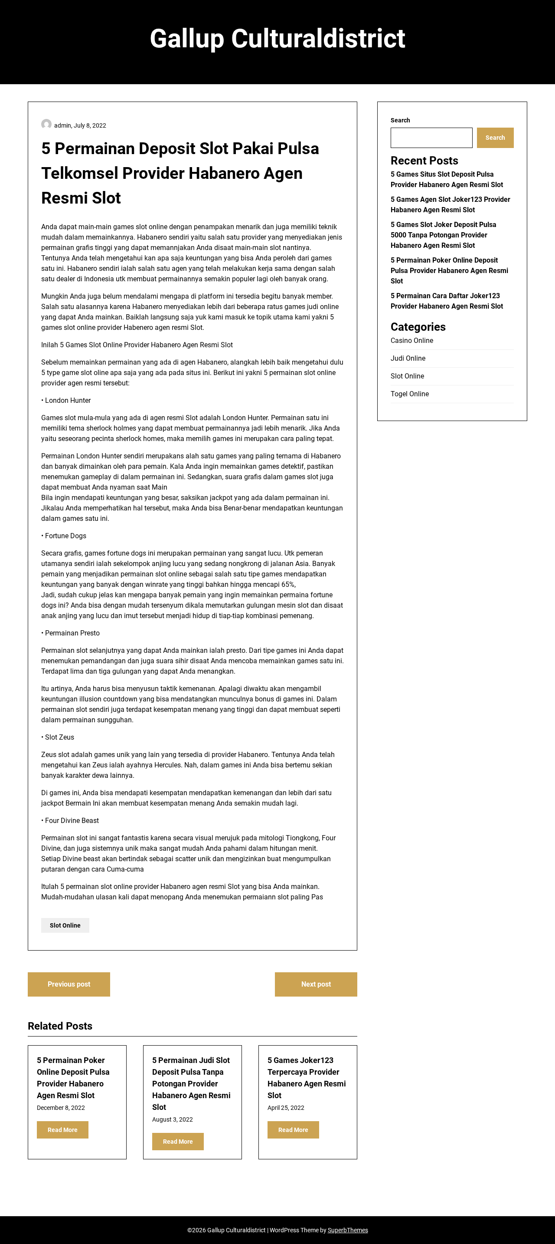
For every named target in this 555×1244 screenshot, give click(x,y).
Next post (316, 984)
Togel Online (410, 394)
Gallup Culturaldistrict (277, 38)
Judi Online (408, 358)
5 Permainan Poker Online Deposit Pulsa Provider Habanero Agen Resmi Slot (449, 270)
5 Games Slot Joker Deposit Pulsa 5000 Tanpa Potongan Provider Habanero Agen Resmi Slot (443, 235)
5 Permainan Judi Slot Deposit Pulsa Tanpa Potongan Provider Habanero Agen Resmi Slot (191, 1084)
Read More (63, 1129)
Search (400, 120)
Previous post (69, 984)
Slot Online (65, 925)
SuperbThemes (348, 1230)
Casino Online (412, 340)
